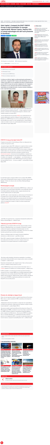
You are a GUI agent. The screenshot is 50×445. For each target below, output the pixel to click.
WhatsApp (14, 35)
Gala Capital (25, 335)
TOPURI (13, 338)
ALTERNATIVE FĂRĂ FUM (9, 6)
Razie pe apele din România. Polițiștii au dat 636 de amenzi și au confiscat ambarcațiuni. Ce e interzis (41, 45)
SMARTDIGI (3, 6)
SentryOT (7, 202)
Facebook (3, 35)
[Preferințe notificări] (1, 442)
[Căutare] (48, 1)
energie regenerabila (14, 335)
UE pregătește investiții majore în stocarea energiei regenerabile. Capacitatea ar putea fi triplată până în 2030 (5, 369)
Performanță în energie (6, 71)
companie (3, 268)
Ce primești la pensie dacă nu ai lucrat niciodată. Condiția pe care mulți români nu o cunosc (42, 49)
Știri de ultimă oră (5, 3)
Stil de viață (23, 3)
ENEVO (18, 115)
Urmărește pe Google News (22, 61)
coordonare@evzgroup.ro (37, 1)
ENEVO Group (20, 335)
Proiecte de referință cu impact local (9, 75)
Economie (13, 3)
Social (17, 3)
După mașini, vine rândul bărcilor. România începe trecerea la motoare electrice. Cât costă (42, 41)
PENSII (15, 6)
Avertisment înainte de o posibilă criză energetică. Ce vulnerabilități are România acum (28, 353)
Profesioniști (35, 3)
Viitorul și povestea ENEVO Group (9, 73)
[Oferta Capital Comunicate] (42, 98)
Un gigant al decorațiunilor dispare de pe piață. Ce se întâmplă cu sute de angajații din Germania (42, 58)
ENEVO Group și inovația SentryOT (9, 69)
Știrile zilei (38, 26)
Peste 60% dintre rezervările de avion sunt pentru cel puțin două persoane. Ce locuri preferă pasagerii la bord (42, 54)
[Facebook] (45, 1)
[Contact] (43, 1)
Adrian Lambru (7, 63)
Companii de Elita (7, 335)
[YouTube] (47, 1)
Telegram (9, 35)
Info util (29, 3)
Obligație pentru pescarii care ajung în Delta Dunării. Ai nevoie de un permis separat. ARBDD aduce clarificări (42, 36)
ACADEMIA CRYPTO (20, 6)
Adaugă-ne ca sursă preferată (8, 61)
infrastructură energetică (6, 154)
